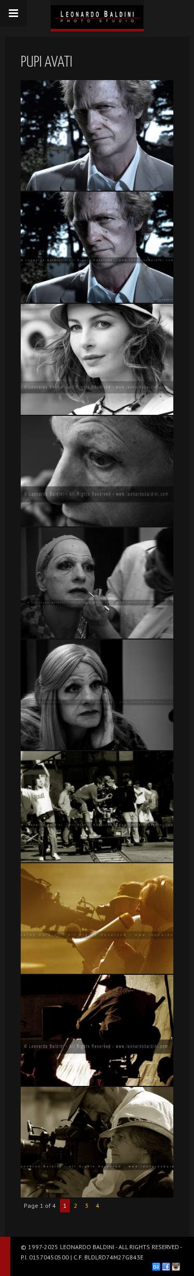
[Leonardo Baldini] (97, 14)
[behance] (156, 1267)
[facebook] (166, 1267)
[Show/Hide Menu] (13, 13)
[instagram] (176, 1267)
